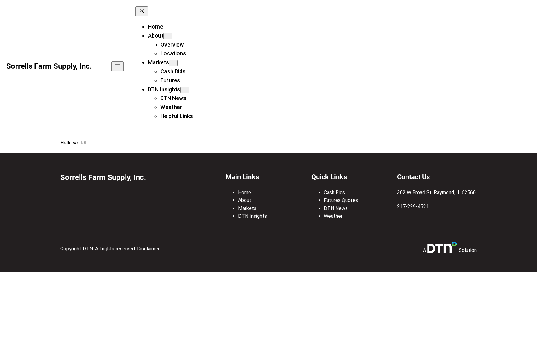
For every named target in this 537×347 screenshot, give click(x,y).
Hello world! (73, 143)
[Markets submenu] (173, 63)
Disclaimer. (148, 249)
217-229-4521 (413, 206)
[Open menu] (117, 66)
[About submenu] (167, 36)
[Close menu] (141, 11)
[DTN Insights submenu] (184, 90)
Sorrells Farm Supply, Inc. (49, 66)
